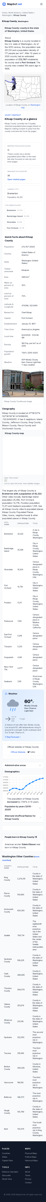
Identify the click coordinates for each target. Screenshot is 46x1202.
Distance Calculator (10, 1172)
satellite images (33, 483)
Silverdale (8, 569)
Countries (6, 1153)
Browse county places (23, 137)
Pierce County (24, 425)
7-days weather (28, 365)
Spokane (8, 1037)
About (27, 1172)
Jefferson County (18, 422)
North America (15, 13)
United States (27, 13)
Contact (28, 1182)
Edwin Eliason (29, 844)
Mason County (9, 425)
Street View (7, 1179)
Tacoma (7, 1053)
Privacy (28, 1179)
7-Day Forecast (12, 737)
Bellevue (8, 1097)
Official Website (18, 752)
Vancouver (8, 1082)
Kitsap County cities (14, 509)
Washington (7, 15)
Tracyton (8, 646)
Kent (6, 1129)
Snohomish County (11, 428)
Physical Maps (31, 1153)
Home (4, 13)
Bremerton (12, 193)
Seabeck (16, 506)
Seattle (7, 935)
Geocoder (6, 1175)
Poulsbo (25, 503)
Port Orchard (27, 500)
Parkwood (8, 621)
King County (34, 422)
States (4, 1157)
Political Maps (31, 1157)
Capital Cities (7, 1160)
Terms (27, 1175)
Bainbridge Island (30, 497)
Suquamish (8, 657)
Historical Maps (31, 1160)
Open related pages (16, 179)
